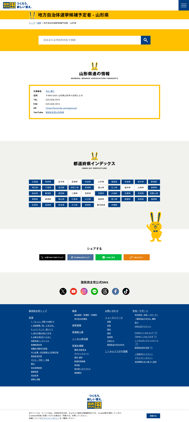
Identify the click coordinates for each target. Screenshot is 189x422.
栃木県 (141, 182)
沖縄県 (114, 205)
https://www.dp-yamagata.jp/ (61, 108)
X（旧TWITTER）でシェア (54, 257)
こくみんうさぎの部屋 (116, 351)
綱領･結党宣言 (80, 350)
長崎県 (48, 205)
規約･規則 (78, 357)
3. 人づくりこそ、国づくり (42, 329)
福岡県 (154, 199)
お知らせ (110, 341)
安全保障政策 (36, 368)
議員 (74, 311)
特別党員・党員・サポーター (146, 315)
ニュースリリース (114, 317)
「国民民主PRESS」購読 (145, 319)
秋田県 (88, 182)
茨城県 (127, 182)
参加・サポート (140, 311)
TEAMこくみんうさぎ (145, 337)
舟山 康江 (50, 91)
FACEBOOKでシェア (82, 257)
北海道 (35, 182)
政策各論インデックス (40, 341)
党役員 (77, 365)
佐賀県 (35, 205)
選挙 (109, 333)
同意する (153, 416)
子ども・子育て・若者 (40, 360)
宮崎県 (88, 205)
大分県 (75, 205)
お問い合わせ (112, 311)
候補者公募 (77, 332)
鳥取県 (35, 199)
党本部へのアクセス (82, 369)
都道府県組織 (79, 361)
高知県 (141, 199)
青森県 (48, 182)
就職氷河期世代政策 (39, 349)
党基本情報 (77, 345)
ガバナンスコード (81, 354)
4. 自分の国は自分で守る (41, 333)
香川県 (114, 199)
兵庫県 (127, 193)
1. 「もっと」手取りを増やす (42, 322)
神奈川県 (75, 187)
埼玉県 (35, 187)
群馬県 (154, 182)
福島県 (114, 182)
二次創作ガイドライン (144, 354)
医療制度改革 (36, 345)
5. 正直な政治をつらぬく (41, 337)
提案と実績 (35, 379)
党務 (109, 322)
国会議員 (78, 315)
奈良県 (141, 193)
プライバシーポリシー (144, 358)
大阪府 (114, 193)
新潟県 (88, 187)
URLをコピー (139, 257)
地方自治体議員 (80, 319)
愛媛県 (127, 199)
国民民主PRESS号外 (115, 345)
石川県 (114, 187)
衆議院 (86, 315)
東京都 (61, 187)
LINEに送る (110, 257)
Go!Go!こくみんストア (146, 333)
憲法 (33, 364)
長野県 (154, 187)
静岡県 (48, 193)
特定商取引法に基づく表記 (146, 362)
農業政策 (34, 372)
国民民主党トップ (38, 311)
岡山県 (61, 199)
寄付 (136, 323)
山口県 (88, 199)
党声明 (110, 337)
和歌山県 (154, 193)
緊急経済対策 (36, 356)
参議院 (94, 315)
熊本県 (61, 205)
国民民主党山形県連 (55, 112)
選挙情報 (76, 325)
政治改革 (34, 376)
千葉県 (48, 187)
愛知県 (61, 193)
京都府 (101, 193)
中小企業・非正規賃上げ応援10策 (45, 352)
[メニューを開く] (183, 5)
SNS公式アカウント (143, 327)
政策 (31, 317)
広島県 (75, 199)
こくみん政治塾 (80, 339)
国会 (109, 329)
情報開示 (78, 373)
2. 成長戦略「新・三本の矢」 (43, 326)
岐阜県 (35, 193)
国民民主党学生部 (143, 348)
